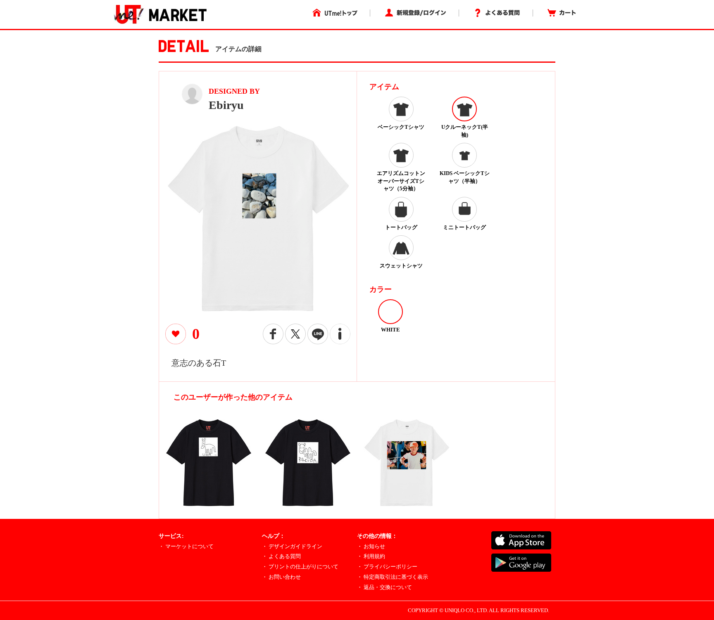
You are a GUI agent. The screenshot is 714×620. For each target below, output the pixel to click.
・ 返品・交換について (384, 587)
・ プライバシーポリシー (387, 566)
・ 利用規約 (371, 556)
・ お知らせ (371, 546)
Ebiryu (226, 105)
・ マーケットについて (186, 546)
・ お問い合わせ (281, 577)
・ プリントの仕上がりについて (300, 566)
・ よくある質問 (281, 556)
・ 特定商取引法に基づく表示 (392, 577)
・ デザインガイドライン (292, 546)
